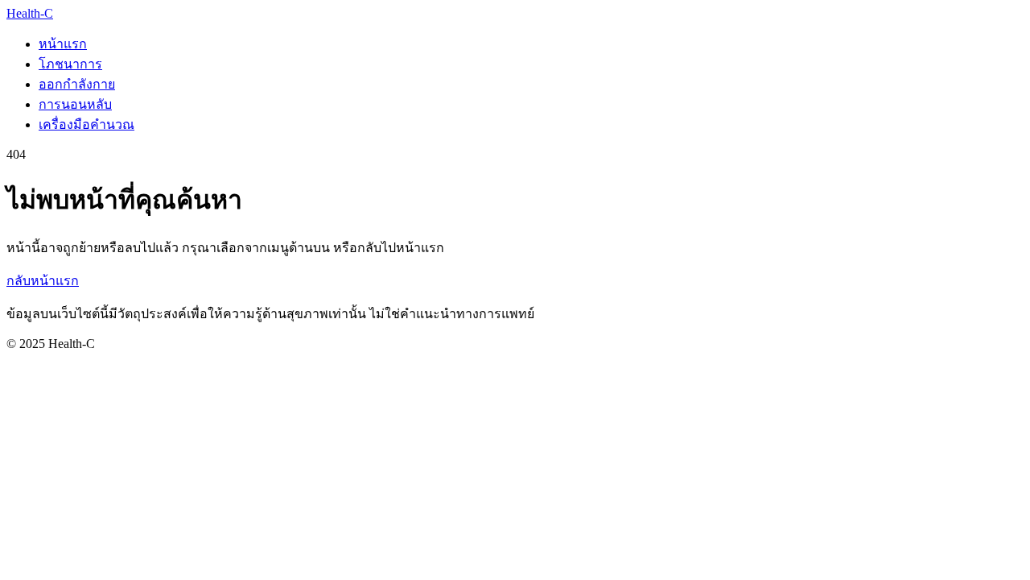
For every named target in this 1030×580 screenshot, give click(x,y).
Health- (29, 13)
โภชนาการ (70, 64)
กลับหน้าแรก (42, 281)
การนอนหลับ (75, 104)
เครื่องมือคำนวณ (86, 124)
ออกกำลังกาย (77, 84)
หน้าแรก (63, 44)
